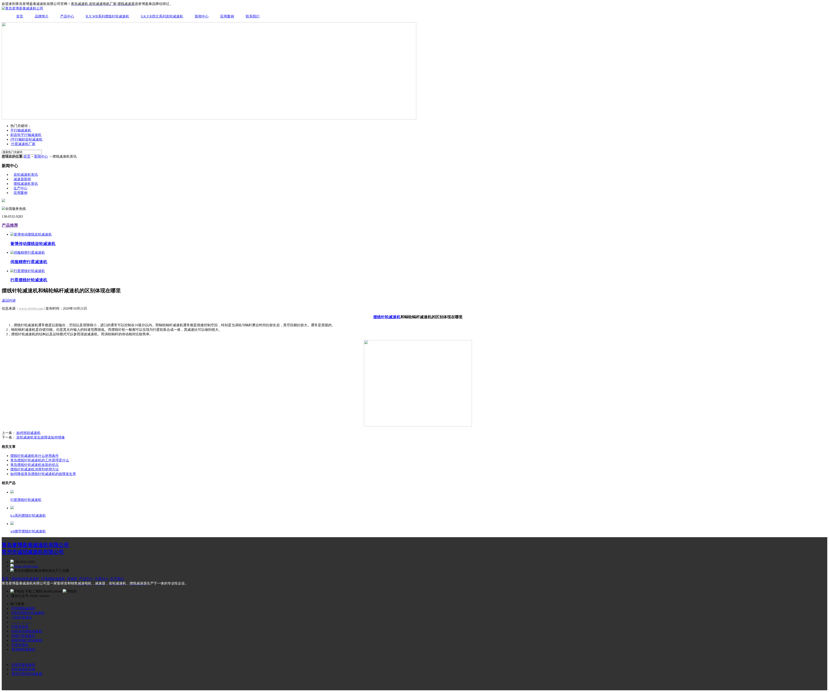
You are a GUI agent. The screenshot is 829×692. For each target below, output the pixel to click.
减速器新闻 (22, 179)
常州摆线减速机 (23, 608)
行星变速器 (19, 627)
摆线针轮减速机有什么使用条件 (34, 456)
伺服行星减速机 (23, 636)
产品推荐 (10, 225)
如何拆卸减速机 (28, 433)
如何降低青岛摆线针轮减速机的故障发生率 (43, 474)
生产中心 (20, 188)
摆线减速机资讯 (26, 183)
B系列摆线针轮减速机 (28, 613)
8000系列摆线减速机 (26, 631)
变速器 (72, 579)
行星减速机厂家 (22, 144)
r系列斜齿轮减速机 (24, 578)
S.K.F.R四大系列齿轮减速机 (162, 16)
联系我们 (252, 16)
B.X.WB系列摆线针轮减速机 (107, 16)
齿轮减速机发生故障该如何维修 (40, 437)
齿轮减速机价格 (23, 669)
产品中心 (67, 16)
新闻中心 (202, 16)
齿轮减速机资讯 (26, 174)
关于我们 (117, 579)
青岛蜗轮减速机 (23, 649)
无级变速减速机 (23, 665)
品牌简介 (42, 16)
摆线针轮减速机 (386, 317)
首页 (19, 16)
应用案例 (227, 16)
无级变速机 (19, 645)
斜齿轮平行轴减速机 (25, 135)
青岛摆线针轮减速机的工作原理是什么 (39, 460)
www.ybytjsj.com (31, 308)
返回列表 (9, 300)
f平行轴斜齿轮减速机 (26, 139)
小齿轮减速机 (21, 617)
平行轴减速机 (20, 130)
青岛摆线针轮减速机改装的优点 (34, 465)
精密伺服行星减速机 (26, 640)
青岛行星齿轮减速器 (26, 674)
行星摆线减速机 (53, 579)
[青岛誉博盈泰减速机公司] (22, 8)
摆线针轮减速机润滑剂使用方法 (34, 469)
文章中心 (101, 579)
